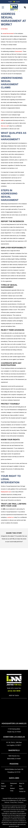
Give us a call (4, 126)
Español (21, 789)
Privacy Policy (13, 802)
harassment (18, 51)
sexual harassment (8, 33)
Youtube (21, 701)
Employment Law (6, 492)
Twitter (11, 701)
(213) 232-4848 (14, 691)
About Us (21, 783)
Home (2, 783)
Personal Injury (3, 787)
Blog (20, 786)
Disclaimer (20, 802)
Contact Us (22, 791)
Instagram (7, 701)
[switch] (14, 1)
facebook (2, 701)
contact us (10, 517)
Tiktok (26, 701)
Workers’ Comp (12, 789)
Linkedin (16, 701)
